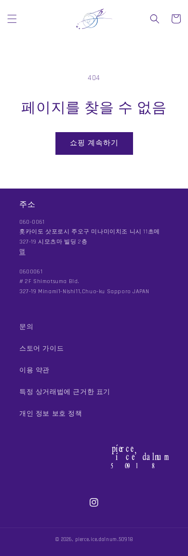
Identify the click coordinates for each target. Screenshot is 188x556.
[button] (12, 18)
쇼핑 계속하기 (94, 143)
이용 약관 (34, 370)
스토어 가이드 (41, 348)
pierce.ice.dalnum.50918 (104, 539)
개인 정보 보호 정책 (50, 413)
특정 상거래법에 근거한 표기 (64, 392)
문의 (26, 327)
